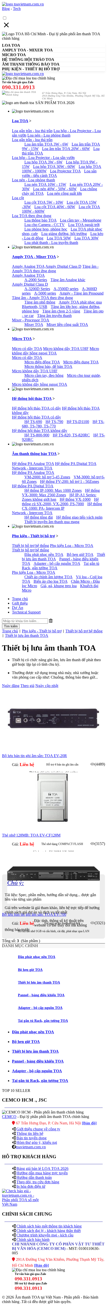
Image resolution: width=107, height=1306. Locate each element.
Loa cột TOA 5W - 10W (43, 202)
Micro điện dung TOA (81, 362)
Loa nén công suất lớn (64, 193)
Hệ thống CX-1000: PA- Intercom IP (62, 506)
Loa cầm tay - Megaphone (80, 220)
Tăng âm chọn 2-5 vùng (61, 311)
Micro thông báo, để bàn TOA (48, 366)
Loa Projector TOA (65, 171)
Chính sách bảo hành (33, 1239)
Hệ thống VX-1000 (75, 499)
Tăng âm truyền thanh (54, 315)
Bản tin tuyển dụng (31, 1138)
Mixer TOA (33, 324)
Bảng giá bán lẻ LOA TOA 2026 (42, 1168)
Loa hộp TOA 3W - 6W (43, 162)
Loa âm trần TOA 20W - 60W (66, 149)
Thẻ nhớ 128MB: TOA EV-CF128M (31, 835)
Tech (17, 8)
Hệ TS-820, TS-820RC (71, 435)
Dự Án (17, 608)
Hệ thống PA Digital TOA (75, 463)
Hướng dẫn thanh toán (34, 1177)
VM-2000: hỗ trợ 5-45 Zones (47, 477)
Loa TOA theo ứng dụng (31, 216)
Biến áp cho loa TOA (50, 581)
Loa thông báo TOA (40, 220)
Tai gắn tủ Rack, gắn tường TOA (43, 1021)
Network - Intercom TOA (32, 468)
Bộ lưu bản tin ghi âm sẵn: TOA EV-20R (34, 756)
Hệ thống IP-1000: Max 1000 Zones (53, 490)
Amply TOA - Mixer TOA (34, 257)
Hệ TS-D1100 (78, 422)
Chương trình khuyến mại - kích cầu (44, 1235)
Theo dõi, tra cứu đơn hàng (37, 1182)
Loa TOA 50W (59, 238)
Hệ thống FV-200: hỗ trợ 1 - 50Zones (69, 481)
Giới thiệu (20, 603)
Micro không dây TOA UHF (66, 348)
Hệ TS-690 (33, 422)
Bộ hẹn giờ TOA (80, 554)
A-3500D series (66, 289)
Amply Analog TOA (28, 266)
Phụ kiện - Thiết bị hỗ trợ (33, 536)
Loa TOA (20, 121)
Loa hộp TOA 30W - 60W (54, 166)
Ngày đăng (10, 686)
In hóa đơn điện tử (30, 1186)
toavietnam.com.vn (31, 1147)
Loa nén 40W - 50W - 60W (55, 189)
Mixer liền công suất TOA (67, 324)
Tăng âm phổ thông (39, 302)
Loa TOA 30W (86, 238)
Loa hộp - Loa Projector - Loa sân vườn (43, 157)
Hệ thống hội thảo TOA (32, 398)
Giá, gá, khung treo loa (59, 586)
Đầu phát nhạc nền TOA (43, 554)
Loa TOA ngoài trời (84, 225)
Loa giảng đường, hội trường (64, 233)
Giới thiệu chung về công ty (38, 1129)
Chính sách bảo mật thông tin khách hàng (49, 1226)
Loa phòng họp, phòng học (45, 229)
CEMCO (9, 1116)
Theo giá (27, 686)
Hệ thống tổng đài (38, 517)
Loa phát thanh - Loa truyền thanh (51, 242)
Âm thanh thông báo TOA (34, 454)
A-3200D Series (37, 289)
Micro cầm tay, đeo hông (43, 375)
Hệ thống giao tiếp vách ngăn (79, 517)
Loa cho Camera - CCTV (44, 225)
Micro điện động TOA (42, 362)
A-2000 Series (35, 280)
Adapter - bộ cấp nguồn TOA (57, 563)
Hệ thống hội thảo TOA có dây (36, 408)
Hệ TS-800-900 (36, 435)
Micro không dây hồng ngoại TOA (55, 350)
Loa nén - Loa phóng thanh (48, 135)
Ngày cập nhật (46, 686)
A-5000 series (45, 293)
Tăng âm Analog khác (68, 280)
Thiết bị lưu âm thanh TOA (26, 635)
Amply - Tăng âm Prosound (81, 293)
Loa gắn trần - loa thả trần (32, 131)
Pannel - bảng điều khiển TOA (41, 995)
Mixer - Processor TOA (30, 320)
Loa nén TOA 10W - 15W (45, 184)
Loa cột (18, 198)
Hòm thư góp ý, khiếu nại (36, 1142)
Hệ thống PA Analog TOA (33, 463)
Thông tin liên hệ (29, 1133)
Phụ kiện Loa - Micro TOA (71, 545)
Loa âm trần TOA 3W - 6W (46, 144)
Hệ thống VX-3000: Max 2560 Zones (61, 492)
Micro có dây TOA (27, 348)
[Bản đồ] (89, 1123)
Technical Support (26, 612)
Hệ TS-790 (54, 422)
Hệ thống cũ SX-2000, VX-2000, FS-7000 (60, 501)
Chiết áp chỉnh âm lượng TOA (48, 577)
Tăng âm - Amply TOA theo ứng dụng (55, 268)
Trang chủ (20, 599)
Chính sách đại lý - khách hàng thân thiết (48, 1231)
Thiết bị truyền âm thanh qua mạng (51, 522)
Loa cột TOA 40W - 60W (54, 207)
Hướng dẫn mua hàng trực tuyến (42, 1173)
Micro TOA (22, 339)
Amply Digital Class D (63, 266)
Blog (6, 8)
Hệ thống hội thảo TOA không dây (39, 430)
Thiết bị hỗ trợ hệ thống (30, 545)
